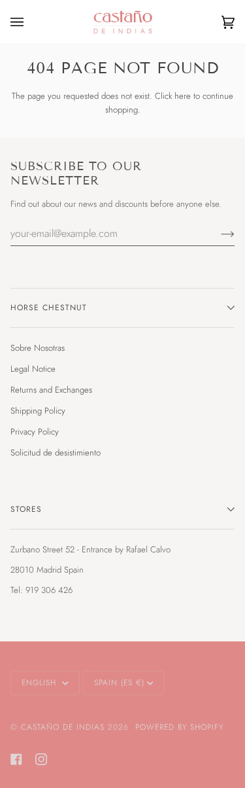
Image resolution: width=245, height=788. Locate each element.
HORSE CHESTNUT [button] (48, 307)
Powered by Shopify (179, 727)
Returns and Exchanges (51, 390)
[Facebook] (16, 759)
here (182, 96)
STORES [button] (26, 509)
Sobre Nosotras (37, 348)
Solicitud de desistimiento (55, 452)
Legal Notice (33, 369)
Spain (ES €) (119, 683)
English (40, 683)
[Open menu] (30, 22)
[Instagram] (41, 759)
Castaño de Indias (63, 727)
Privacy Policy (34, 431)
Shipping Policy (37, 410)
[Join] (217, 233)
